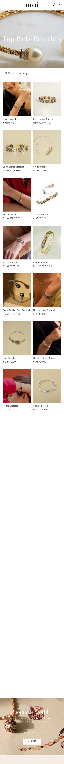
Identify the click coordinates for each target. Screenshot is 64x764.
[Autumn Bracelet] (47, 242)
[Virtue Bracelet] (47, 147)
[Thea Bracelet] (17, 99)
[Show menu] (4, 5)
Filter (8, 73)
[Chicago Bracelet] (47, 386)
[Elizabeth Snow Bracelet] (47, 338)
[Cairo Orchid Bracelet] (17, 147)
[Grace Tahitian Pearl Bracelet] (17, 290)
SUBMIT (32, 741)
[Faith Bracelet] (17, 195)
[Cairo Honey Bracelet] (47, 99)
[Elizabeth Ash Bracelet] (47, 290)
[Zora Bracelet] (17, 338)
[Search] (54, 5)
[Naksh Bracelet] (17, 242)
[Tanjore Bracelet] (47, 195)
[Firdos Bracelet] (17, 386)
